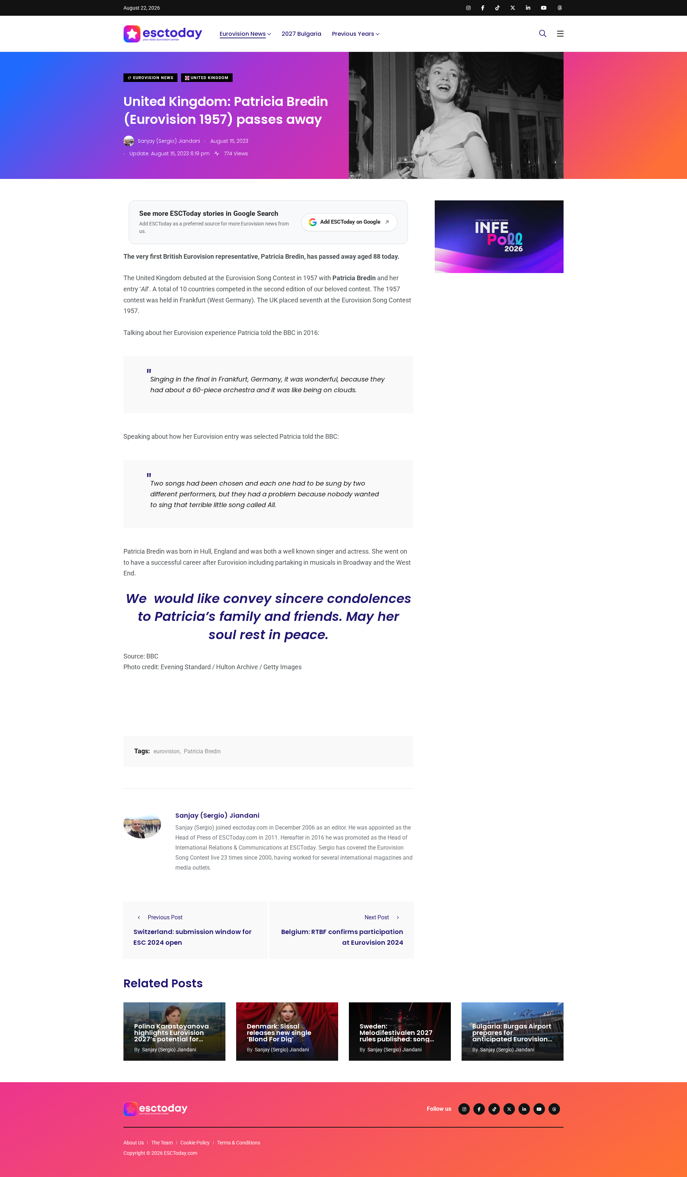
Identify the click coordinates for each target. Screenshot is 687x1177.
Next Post (377, 917)
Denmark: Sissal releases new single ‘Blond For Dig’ (279, 1033)
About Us (133, 1143)
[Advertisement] (499, 334)
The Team (162, 1143)
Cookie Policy (195, 1143)
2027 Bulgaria (301, 34)
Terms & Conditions (238, 1143)
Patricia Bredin (202, 751)
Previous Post (165, 917)
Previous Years (353, 34)
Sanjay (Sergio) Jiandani (217, 815)
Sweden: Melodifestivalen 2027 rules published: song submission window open (396, 1039)
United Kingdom (209, 78)
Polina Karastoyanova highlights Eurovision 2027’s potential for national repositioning (171, 1036)
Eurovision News (243, 34)
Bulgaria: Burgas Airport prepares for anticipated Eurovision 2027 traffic (511, 1036)
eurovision (167, 751)
